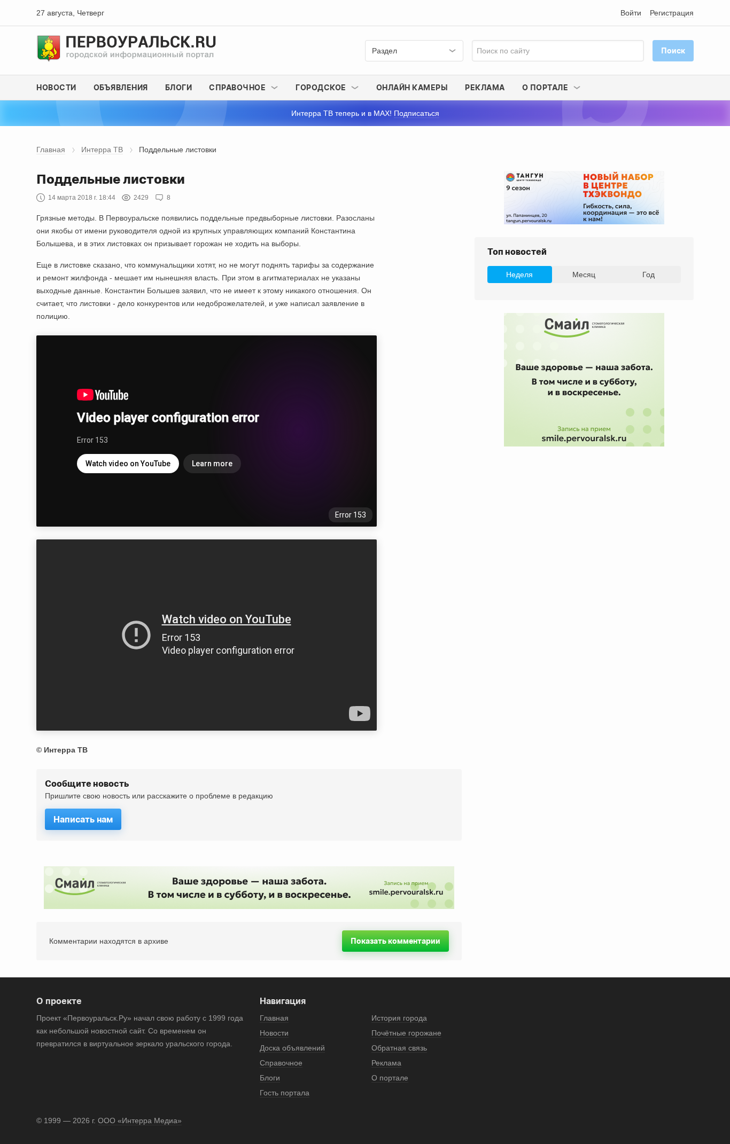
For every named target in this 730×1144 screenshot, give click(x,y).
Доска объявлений (292, 1048)
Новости (56, 87)
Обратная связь (399, 1048)
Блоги (178, 87)
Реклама (485, 87)
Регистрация (672, 13)
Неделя (519, 274)
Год (648, 274)
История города (399, 1018)
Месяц (583, 274)
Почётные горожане (406, 1033)
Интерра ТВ (102, 149)
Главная (50, 149)
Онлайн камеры (412, 87)
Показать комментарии (395, 940)
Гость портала (284, 1092)
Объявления (121, 87)
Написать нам (83, 819)
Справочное (281, 1063)
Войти (630, 13)
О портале (389, 1078)
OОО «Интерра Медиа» (140, 1120)
